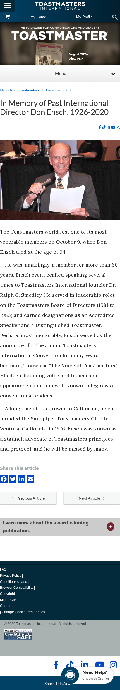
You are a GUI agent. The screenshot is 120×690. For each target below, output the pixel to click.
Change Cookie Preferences (23, 612)
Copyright (7, 594)
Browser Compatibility (16, 588)
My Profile (84, 17)
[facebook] (100, 127)
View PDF (76, 58)
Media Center (10, 600)
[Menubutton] (7, 6)
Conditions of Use (13, 582)
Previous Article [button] (30, 498)
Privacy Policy (10, 576)
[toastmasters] (60, 33)
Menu (60, 73)
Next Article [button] (89, 498)
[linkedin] (108, 127)
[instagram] (118, 127)
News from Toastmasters (19, 90)
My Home (38, 17)
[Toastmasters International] (60, 6)
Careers (6, 606)
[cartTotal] (7, 17)
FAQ (3, 569)
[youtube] (113, 127)
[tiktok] (103, 127)
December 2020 (58, 90)
